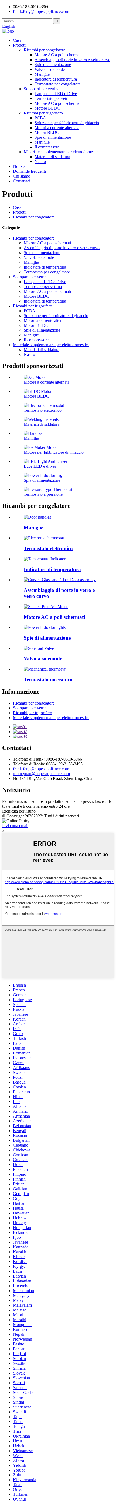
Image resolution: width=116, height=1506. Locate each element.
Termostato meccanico (48, 679)
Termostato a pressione (43, 494)
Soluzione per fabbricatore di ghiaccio (67, 122)
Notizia (19, 166)
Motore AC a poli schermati (58, 55)
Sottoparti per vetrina (41, 88)
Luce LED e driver (40, 466)
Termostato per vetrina (54, 98)
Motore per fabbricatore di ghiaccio (54, 452)
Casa (17, 40)
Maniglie (42, 74)
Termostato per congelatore (58, 84)
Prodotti (19, 45)
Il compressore (47, 147)
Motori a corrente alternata (57, 127)
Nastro (40, 161)
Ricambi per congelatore (44, 50)
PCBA (40, 118)
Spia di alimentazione (42, 480)
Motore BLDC (47, 108)
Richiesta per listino (19, 811)
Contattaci (21, 181)
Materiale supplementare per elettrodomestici (62, 152)
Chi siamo (21, 176)
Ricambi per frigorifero (43, 113)
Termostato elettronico (43, 410)
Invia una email (15, 825)
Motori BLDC (47, 132)
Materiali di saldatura (52, 156)
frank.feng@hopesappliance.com (41, 768)
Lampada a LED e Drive (56, 93)
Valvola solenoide (50, 69)
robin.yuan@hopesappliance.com (41, 773)
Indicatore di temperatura (56, 79)
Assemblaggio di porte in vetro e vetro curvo (72, 59)
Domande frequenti (29, 171)
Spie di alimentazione (53, 64)
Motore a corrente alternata (46, 382)
